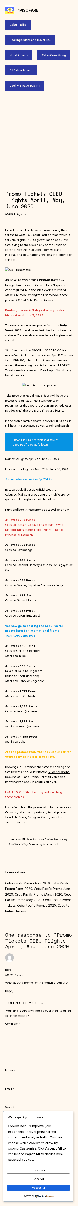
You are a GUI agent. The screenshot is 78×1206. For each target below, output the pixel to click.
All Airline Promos (21, 70)
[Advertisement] (39, 140)
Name (10, 1070)
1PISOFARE (28, 10)
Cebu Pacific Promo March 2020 (38, 894)
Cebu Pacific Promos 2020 (36, 905)
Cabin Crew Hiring (54, 55)
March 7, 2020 (14, 975)
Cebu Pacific (18, 24)
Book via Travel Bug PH (25, 86)
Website (10, 1107)
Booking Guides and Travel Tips (30, 40)
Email (9, 1089)
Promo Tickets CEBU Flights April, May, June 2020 (35, 200)
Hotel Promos (19, 55)
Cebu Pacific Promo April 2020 (27, 883)
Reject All (38, 1179)
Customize (38, 1170)
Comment (12, 1023)
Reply (9, 991)
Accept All (38, 1187)
